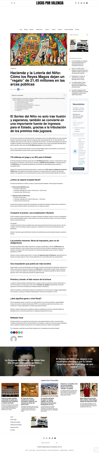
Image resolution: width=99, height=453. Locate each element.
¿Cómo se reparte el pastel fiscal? (22, 102)
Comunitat (13, 68)
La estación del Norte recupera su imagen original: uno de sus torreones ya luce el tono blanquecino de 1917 (48, 401)
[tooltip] (76, 3)
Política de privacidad (15, 424)
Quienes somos (14, 427)
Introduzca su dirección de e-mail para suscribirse (78, 116)
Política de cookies (15, 422)
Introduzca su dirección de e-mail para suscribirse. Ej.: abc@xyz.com (78, 124)
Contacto (12, 430)
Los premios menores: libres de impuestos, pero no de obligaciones (28, 105)
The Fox (59, 447)
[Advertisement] (49, 17)
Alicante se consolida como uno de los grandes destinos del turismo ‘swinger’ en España (69, 386)
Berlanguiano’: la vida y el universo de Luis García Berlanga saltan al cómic (78, 78)
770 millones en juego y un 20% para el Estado (25, 101)
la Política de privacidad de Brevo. (81, 163)
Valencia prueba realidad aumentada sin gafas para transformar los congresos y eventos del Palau (9, 401)
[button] (87, 34)
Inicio (11, 417)
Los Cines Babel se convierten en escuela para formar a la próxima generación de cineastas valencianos (79, 63)
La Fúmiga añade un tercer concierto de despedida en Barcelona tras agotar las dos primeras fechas (79, 85)
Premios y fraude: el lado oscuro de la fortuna (24, 107)
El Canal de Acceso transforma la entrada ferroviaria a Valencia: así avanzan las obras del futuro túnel (29, 401)
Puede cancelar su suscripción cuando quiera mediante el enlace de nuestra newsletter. (79, 134)
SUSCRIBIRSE (78, 168)
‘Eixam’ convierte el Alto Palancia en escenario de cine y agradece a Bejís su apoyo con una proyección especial (80, 71)
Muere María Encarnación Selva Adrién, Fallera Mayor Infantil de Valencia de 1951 (88, 400)
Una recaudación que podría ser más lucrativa (24, 106)
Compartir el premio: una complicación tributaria (25, 103)
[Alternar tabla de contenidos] (64, 95)
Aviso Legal (13, 419)
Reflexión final (19, 110)
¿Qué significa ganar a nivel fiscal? (22, 108)
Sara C (22, 89)
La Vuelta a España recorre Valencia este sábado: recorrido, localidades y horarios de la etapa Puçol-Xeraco (80, 92)
